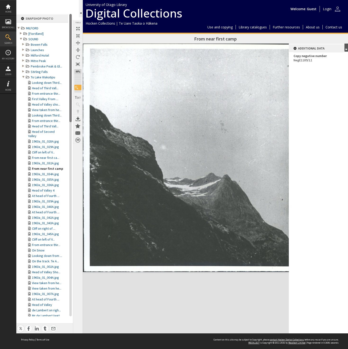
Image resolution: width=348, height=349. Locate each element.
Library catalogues (253, 27)
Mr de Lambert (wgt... (47, 315)
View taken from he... (46, 110)
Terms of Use (42, 339)
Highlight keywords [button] (78, 111)
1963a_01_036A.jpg (45, 185)
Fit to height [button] (78, 50)
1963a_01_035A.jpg (45, 179)
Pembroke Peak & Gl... (46, 66)
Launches (37, 50)
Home (8, 11)
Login (8, 74)
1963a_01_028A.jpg (45, 141)
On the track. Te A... (45, 261)
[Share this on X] (20, 325)
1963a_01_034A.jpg (45, 174)
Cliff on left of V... (43, 152)
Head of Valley (42, 305)
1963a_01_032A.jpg (45, 163)
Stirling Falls (39, 72)
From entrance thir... (46, 93)
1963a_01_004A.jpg (45, 277)
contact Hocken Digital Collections (287, 339)
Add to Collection (78, 126)
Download (78, 118)
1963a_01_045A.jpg (45, 234)
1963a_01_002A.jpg (45, 266)
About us (313, 27)
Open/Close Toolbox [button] (81, 8)
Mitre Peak (38, 61)
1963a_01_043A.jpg (45, 223)
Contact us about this (78, 133)
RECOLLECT (253, 342)
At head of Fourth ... (45, 196)
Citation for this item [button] (78, 140)
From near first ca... (45, 158)
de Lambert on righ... (46, 310)
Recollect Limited (296, 342)
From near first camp (47, 168)
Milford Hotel (40, 55)
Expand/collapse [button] (346, 48)
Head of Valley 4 (43, 190)
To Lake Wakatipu (43, 77)
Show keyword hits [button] (78, 104)
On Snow (38, 250)
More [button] (8, 89)
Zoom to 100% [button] (78, 64)
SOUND (33, 39)
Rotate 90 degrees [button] (78, 57)
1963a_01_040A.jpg (45, 207)
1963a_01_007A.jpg (45, 294)
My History (8, 58)
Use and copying (220, 27)
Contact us (334, 27)
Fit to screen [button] (78, 35)
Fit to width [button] (78, 42)
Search (8, 43)
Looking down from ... (47, 256)
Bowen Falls (39, 44)
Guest (312, 9)
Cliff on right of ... (43, 228)
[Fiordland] (36, 33)
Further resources (286, 27)
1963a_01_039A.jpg (45, 201)
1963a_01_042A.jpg (45, 217)
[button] (77, 87)
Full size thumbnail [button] (78, 28)
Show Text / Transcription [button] (78, 97)
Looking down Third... (47, 83)
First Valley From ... (45, 99)
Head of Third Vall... (45, 88)
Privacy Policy (28, 339)
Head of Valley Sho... (46, 272)
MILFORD (32, 28)
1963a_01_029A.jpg (45, 147)
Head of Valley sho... (46, 104)
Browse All (8, 27)
